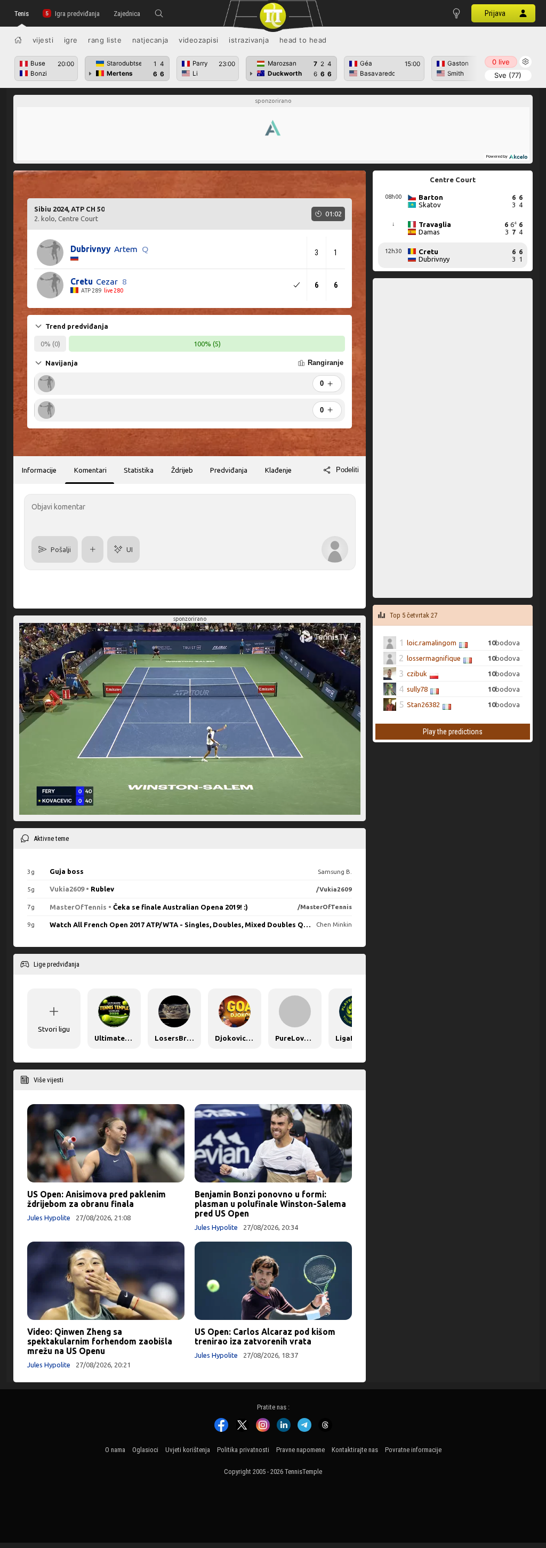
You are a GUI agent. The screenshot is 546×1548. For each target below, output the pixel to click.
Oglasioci (145, 1450)
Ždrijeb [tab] (182, 470)
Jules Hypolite (48, 1217)
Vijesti (43, 40)
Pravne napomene (300, 1450)
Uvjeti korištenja (187, 1450)
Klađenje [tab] (278, 470)
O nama (115, 1450)
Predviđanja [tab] (228, 470)
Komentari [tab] (90, 470)
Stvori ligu (54, 1029)
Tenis (21, 14)
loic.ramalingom (431, 642)
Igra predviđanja (77, 14)
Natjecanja (150, 40)
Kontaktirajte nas (355, 1450)
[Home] (18, 40)
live (501, 62)
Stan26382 (423, 704)
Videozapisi (199, 40)
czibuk (417, 673)
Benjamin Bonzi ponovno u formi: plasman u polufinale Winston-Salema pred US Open (270, 1203)
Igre (71, 40)
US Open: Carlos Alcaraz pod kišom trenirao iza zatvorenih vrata (265, 1336)
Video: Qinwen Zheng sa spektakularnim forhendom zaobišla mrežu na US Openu (99, 1341)
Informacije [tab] (39, 470)
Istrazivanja (249, 40)
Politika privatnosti (243, 1450)
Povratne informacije (413, 1450)
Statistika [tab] (139, 470)
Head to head (303, 40)
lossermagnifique (434, 658)
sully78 (417, 689)
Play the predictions (453, 731)
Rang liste (105, 40)
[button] (159, 13)
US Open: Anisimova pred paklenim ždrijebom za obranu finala (96, 1199)
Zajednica (127, 14)
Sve (507, 75)
